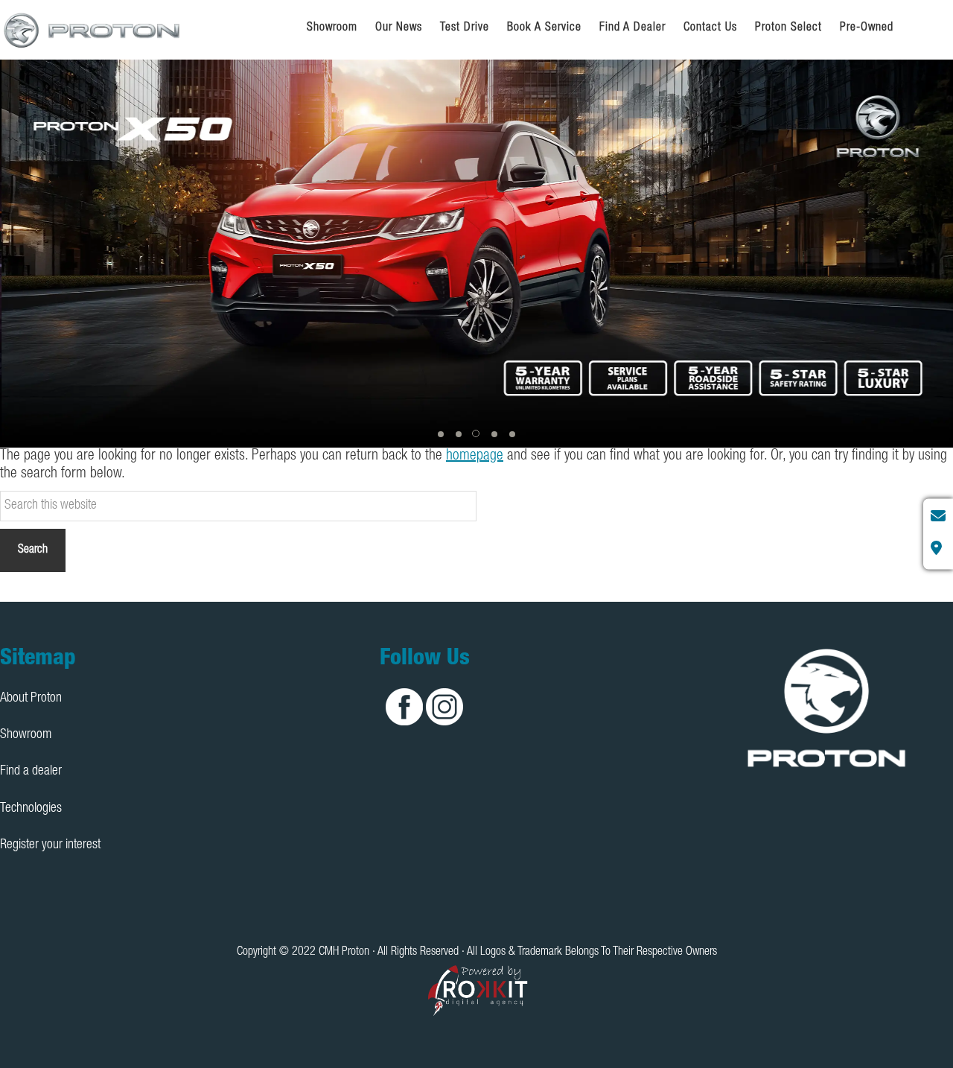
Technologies (31, 809)
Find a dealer (31, 771)
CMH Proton (93, 30)
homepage (474, 456)
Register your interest (50, 845)
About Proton (31, 698)
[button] (441, 434)
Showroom (25, 735)
